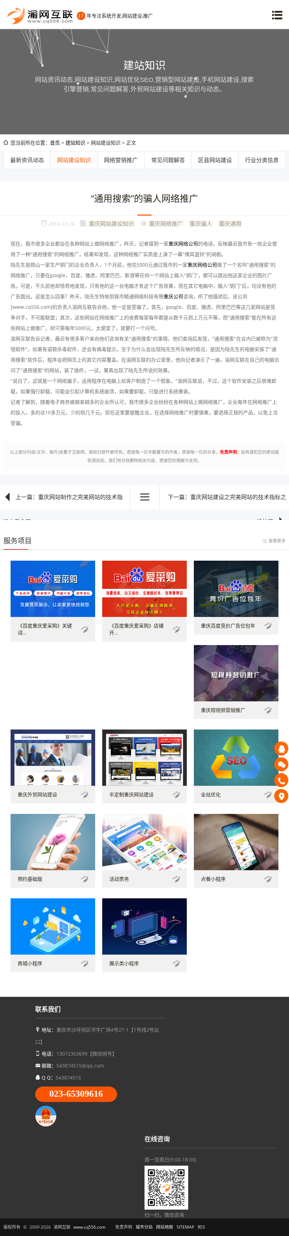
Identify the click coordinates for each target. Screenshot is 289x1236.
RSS (201, 1227)
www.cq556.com (89, 1227)
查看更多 (277, 541)
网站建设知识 (74, 160)
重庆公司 (173, 296)
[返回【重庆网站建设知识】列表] (145, 497)
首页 (55, 142)
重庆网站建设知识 (111, 223)
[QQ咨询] (281, 748)
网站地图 (164, 1227)
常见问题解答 (168, 160)
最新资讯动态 (27, 160)
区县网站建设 (215, 160)
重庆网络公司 (183, 243)
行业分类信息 (262, 160)
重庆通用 (230, 223)
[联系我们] (281, 796)
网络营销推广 (121, 160)
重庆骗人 (201, 223)
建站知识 (75, 142)
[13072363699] (281, 780)
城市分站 (144, 1227)
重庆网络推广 (166, 223)
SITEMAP (185, 1227)
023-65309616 (76, 1094)
